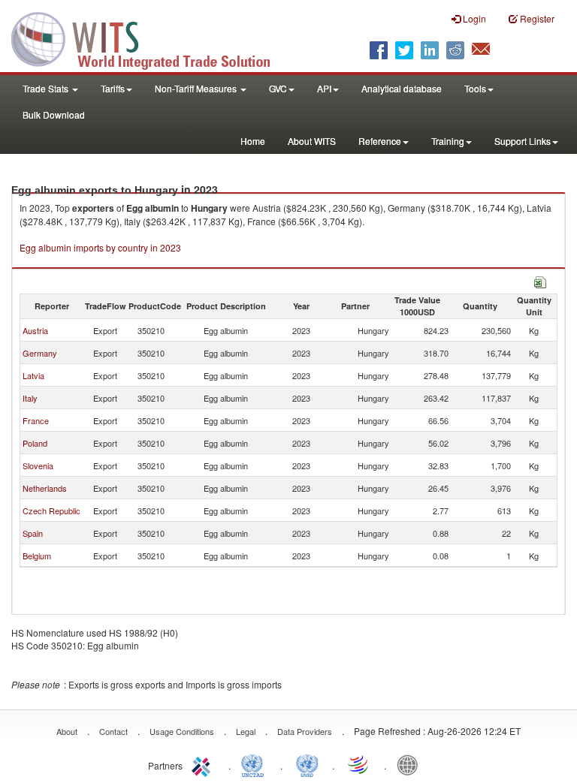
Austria (35, 330)
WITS (150, 37)
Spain (33, 533)
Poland (35, 443)
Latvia (33, 375)
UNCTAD (255, 764)
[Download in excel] (540, 280)
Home (252, 140)
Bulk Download (54, 114)
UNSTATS (307, 764)
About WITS (312, 140)
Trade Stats (47, 88)
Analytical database (401, 88)
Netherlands (45, 488)
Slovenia (38, 465)
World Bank (411, 764)
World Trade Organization (359, 764)
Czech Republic (51, 510)
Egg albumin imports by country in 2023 (100, 247)
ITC (204, 764)
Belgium (37, 556)
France (36, 420)
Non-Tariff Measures (197, 88)
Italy (30, 398)
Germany (40, 353)
